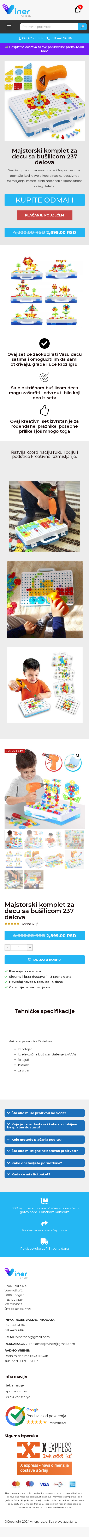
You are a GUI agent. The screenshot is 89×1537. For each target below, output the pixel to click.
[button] (9, 26)
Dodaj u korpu (47, 960)
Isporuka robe (16, 1391)
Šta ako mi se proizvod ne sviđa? (39, 1113)
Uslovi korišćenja (17, 1397)
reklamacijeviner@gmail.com (52, 1344)
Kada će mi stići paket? (31, 1174)
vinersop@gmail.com (33, 1337)
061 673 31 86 (15, 1325)
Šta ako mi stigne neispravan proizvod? (45, 1151)
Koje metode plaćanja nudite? (37, 1140)
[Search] (82, 26)
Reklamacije (14, 1385)
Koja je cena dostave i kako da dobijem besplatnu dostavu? (42, 1125)
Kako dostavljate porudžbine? (37, 1163)
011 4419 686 (14, 1330)
